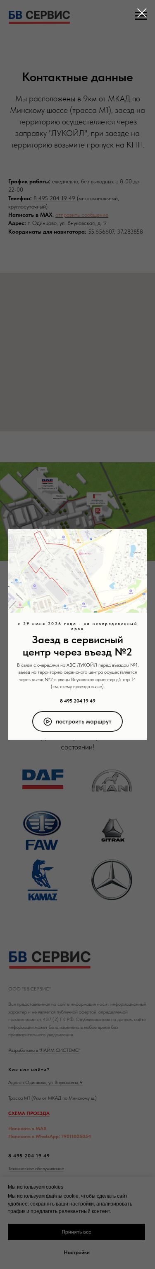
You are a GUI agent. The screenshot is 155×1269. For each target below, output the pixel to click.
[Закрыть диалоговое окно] (142, 13)
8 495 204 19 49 (77, 701)
